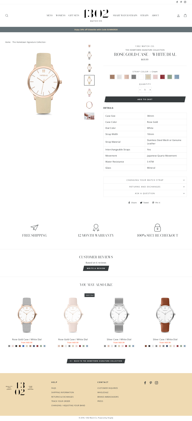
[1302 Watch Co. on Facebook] (145, 382)
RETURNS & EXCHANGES (62, 397)
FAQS (53, 388)
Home (8, 42)
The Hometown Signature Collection (29, 42)
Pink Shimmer (155, 76)
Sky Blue (177, 76)
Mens (50, 15)
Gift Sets (73, 15)
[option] (96, 29)
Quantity (145, 84)
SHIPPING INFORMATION (62, 392)
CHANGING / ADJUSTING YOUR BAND (68, 405)
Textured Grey (134, 76)
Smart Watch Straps (125, 15)
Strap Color (145, 71)
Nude (126, 76)
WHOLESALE (103, 392)
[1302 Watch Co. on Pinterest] (150, 382)
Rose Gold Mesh (112, 76)
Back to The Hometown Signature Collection (97, 361)
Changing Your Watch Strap (145, 180)
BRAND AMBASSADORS (108, 397)
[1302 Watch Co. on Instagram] (156, 382)
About (155, 15)
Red (162, 76)
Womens (60, 15)
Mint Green (170, 76)
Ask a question (145, 193)
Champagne (141, 76)
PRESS (100, 401)
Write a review (96, 268)
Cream (148, 76)
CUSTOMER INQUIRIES (107, 388)
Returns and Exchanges (145, 186)
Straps (144, 15)
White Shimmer (119, 76)
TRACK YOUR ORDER (60, 401)
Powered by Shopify (105, 418)
